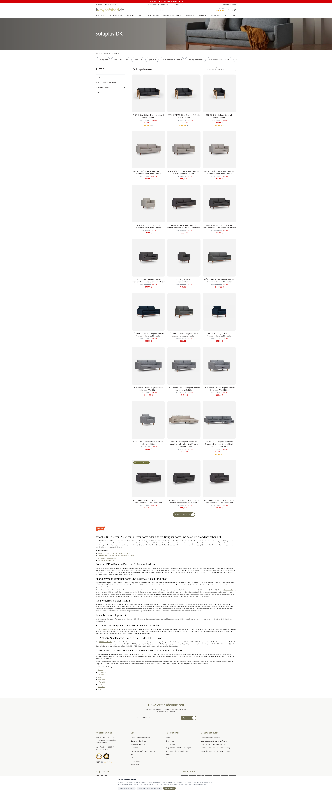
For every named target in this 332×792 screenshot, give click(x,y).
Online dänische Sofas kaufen (107, 558)
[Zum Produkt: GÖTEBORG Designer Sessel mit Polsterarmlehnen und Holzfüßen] (219, 311)
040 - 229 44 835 (108, 738)
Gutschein (134, 748)
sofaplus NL (101, 682)
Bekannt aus (135, 761)
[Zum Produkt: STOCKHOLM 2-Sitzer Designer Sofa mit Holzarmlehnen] (184, 93)
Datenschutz (170, 744)
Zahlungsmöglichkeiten (139, 741)
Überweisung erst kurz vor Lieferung (214, 741)
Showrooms (170, 741)
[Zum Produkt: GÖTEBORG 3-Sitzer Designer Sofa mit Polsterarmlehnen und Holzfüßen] (219, 257)
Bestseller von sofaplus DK (106, 560)
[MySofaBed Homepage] (110, 9)
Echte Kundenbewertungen (210, 738)
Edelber (100, 689)
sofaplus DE (101, 679)
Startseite (99, 53)
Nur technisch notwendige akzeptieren (149, 788)
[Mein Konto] (229, 10)
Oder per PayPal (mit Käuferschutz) (213, 744)
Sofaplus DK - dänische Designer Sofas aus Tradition (114, 553)
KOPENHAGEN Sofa (105, 642)
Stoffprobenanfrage (138, 744)
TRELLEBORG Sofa (144, 654)
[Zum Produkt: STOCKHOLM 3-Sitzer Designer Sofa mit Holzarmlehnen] (148, 93)
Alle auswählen (169, 788)
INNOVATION (102, 672)
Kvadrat (100, 684)
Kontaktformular (101, 742)
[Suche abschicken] (185, 10)
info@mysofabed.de (108, 740)
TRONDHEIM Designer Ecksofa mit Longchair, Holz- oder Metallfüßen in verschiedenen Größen (183, 444)
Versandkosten (112, 4)
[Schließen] (182, 1)
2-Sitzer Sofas (228, 590)
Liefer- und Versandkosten (140, 738)
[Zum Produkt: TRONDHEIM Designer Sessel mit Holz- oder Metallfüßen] (148, 420)
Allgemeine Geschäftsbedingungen (178, 748)
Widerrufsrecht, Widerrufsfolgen (177, 751)
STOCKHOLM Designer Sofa (108, 629)
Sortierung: (210, 69)
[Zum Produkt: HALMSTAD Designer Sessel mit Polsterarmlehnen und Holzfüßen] (148, 203)
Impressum (170, 754)
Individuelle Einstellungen (126, 788)
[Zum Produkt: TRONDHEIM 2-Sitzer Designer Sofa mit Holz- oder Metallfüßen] (219, 365)
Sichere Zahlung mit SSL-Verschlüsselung (215, 748)
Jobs (132, 758)
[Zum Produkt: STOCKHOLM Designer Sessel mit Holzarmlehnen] (219, 93)
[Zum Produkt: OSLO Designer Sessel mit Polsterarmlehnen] (184, 257)
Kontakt (168, 738)
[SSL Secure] (99, 756)
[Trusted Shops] (106, 756)
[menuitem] (100, 15)
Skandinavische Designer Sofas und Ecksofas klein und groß (116, 556)
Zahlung (100, 4)
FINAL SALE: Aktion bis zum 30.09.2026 (164, 1)
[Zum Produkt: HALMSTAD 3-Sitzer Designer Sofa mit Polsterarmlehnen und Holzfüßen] (148, 149)
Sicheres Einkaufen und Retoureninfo (144, 751)
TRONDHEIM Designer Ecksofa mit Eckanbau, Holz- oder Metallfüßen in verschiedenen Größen (219, 444)
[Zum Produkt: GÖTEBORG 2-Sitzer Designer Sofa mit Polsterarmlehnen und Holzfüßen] (184, 311)
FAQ (132, 754)
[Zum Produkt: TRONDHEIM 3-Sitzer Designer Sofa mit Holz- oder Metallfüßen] (148, 365)
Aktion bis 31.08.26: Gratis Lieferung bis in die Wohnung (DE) (167, 4)
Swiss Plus (101, 687)
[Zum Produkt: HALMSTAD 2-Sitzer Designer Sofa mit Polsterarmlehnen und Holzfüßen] (219, 149)
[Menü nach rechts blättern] (234, 59)
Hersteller (107, 53)
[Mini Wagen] (235, 10)
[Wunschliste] (232, 10)
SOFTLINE (101, 675)
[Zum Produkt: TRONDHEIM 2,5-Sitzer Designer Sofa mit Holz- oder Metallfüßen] (184, 365)
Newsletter (135, 765)
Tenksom (100, 670)
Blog (167, 758)
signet (100, 677)
